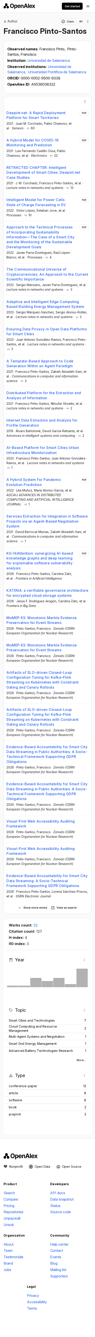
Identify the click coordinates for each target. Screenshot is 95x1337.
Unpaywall (12, 1218)
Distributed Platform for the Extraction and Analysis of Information (43, 395)
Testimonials (13, 1257)
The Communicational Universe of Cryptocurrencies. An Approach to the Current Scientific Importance (47, 274)
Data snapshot (62, 1199)
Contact (56, 1250)
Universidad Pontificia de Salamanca (57, 72)
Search (9, 1193)
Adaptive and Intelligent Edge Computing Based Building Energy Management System (45, 304)
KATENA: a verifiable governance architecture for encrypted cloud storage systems (47, 592)
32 (35, 925)
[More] (85, 101)
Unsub (9, 1224)
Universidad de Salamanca (48, 60)
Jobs (7, 1269)
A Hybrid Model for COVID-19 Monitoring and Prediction (32, 142)
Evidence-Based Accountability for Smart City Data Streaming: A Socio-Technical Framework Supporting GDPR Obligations (46, 881)
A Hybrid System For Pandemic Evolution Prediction (33, 482)
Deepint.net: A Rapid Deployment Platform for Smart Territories (36, 115)
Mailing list (58, 1269)
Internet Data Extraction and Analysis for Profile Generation (42, 422)
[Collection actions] (87, 21)
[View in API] (80, 21)
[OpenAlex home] (19, 6)
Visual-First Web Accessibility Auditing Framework (40, 823)
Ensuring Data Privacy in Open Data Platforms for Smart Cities (46, 331)
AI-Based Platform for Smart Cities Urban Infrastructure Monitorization (42, 450)
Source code (60, 1212)
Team (8, 1250)
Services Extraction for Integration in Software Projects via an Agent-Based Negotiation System (47, 521)
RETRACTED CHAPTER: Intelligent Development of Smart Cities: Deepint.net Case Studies (43, 172)
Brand (8, 1263)
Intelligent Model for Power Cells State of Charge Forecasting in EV (36, 202)
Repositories (13, 1212)
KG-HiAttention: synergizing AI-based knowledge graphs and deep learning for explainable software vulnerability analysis (39, 560)
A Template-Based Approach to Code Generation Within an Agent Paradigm (40, 363)
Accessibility (37, 1302)
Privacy (33, 1295)
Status (55, 1205)
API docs (57, 1193)
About (8, 1244)
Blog (53, 1263)
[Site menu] (87, 6)
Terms (32, 1308)
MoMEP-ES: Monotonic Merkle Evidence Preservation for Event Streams (41, 620)
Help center (59, 1244)
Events (55, 1257)
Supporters (59, 1276)
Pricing (9, 1205)
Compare (11, 1199)
